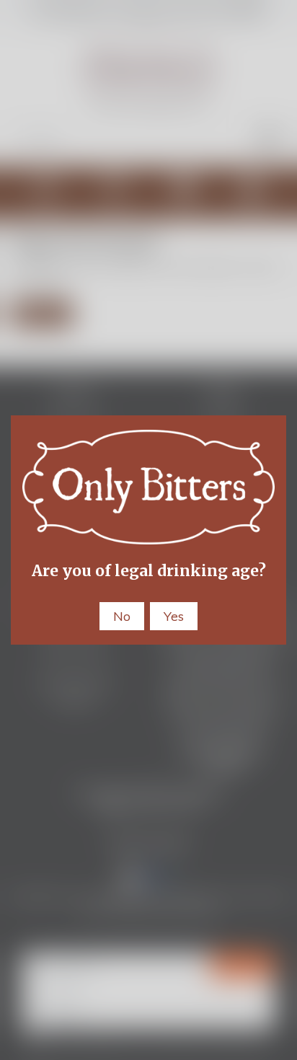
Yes (174, 616)
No (121, 616)
